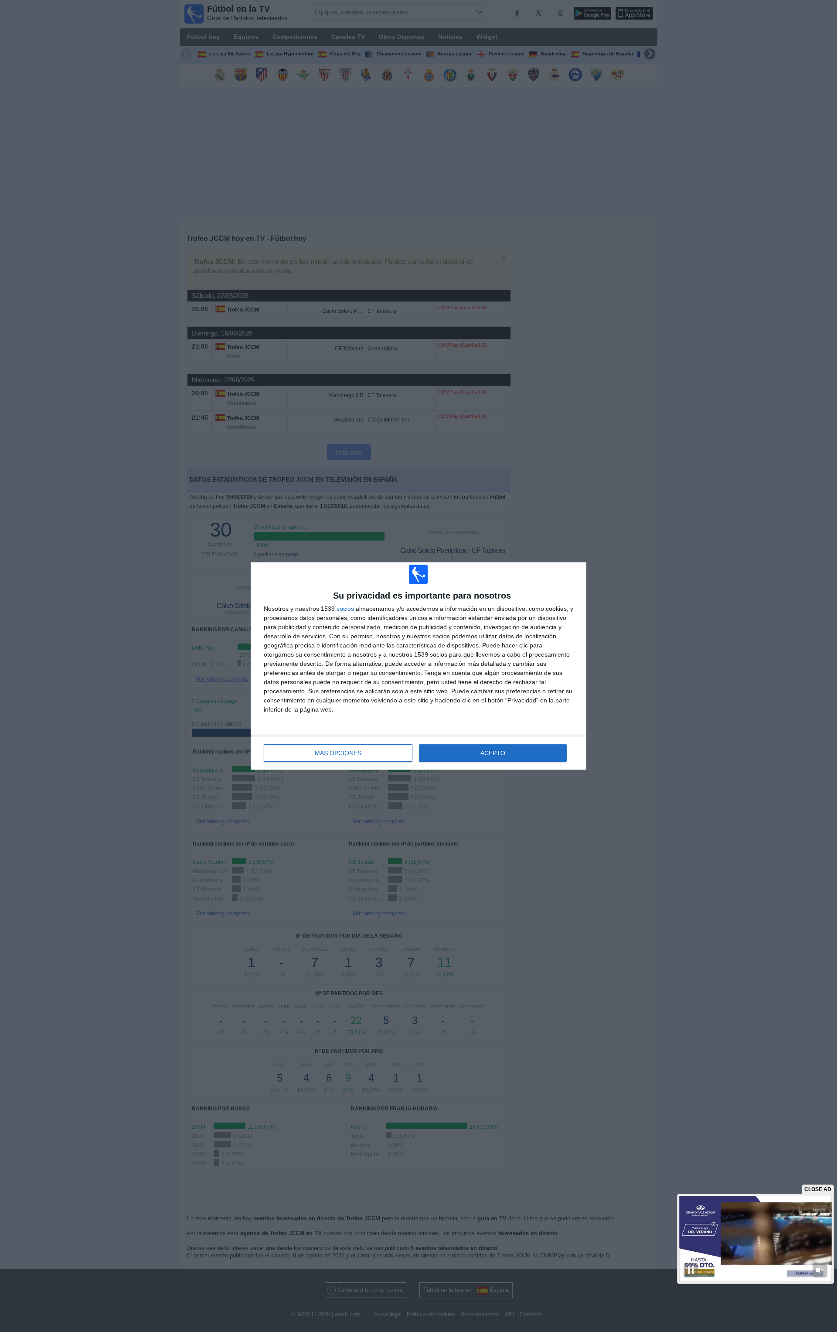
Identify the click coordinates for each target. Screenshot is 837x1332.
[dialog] (418, 666)
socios (345, 609)
